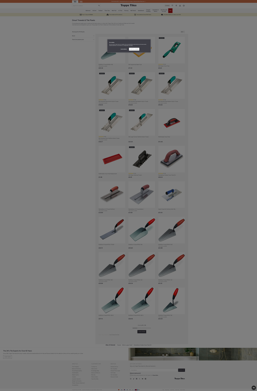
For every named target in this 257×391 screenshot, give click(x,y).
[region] (129, 46)
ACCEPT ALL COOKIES (134, 49)
